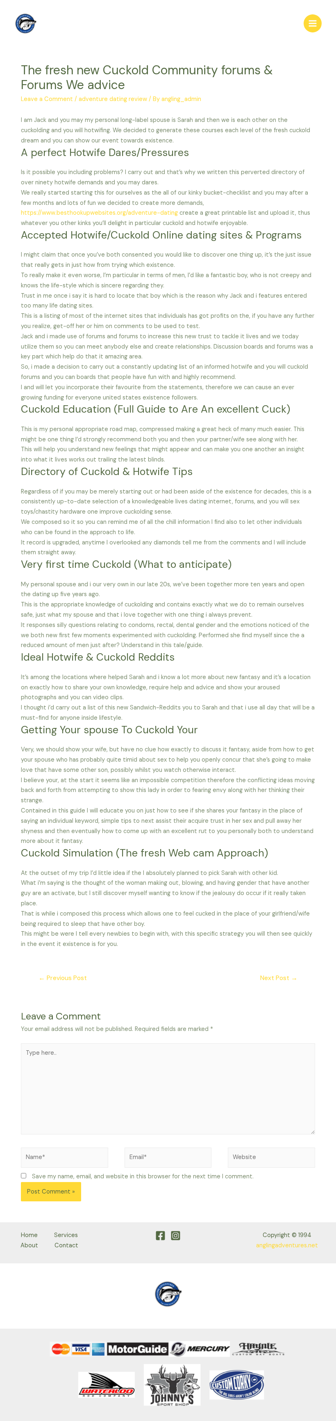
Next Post (278, 978)
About (29, 1245)
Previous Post (63, 978)
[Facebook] (160, 1235)
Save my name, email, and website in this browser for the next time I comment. (143, 1176)
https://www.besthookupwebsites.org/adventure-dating (99, 213)
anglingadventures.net (287, 1245)
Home (29, 1235)
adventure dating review (113, 99)
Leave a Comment (47, 99)
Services (66, 1235)
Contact (66, 1245)
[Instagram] (175, 1235)
